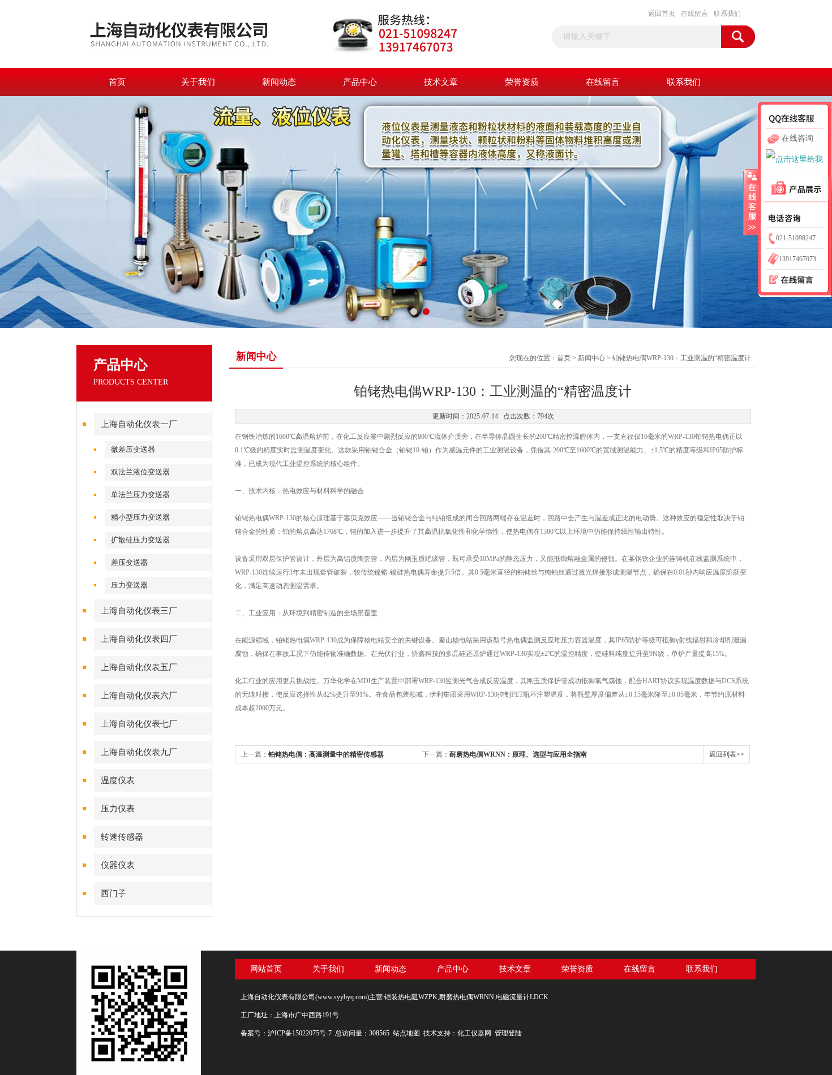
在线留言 (694, 14)
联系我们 (727, 14)
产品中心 (360, 82)
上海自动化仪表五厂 (139, 667)
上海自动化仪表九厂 (139, 752)
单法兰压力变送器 (140, 494)
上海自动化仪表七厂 (139, 723)
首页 (117, 82)
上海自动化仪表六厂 (139, 695)
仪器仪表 (118, 865)
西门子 (113, 893)
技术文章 (441, 82)
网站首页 (266, 969)
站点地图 (406, 1033)
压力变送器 (129, 585)
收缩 (751, 202)
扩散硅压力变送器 (140, 540)
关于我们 (198, 82)
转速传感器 (122, 836)
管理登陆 (508, 1033)
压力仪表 (118, 808)
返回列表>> (726, 754)
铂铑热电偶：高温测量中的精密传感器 (326, 754)
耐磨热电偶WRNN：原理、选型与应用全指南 (518, 754)
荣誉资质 (522, 82)
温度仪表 (118, 780)
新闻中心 (591, 358)
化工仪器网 (474, 1033)
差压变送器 (129, 562)
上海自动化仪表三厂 (139, 610)
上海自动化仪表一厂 (139, 424)
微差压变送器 (133, 449)
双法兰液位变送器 (140, 472)
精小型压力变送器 (140, 517)
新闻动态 (279, 82)
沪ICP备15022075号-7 (300, 1033)
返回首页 (661, 14)
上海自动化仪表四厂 (139, 639)
